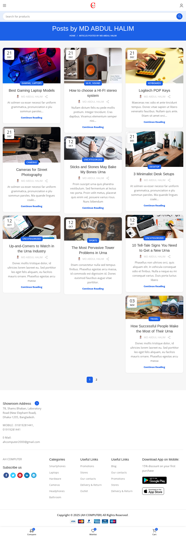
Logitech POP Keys (154, 90)
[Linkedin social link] (27, 475)
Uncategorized (93, 159)
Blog (113, 466)
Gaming (26, 83)
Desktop (154, 166)
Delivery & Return (91, 485)
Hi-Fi (88, 83)
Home (72, 35)
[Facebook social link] (6, 475)
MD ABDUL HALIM (106, 28)
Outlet (84, 491)
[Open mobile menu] (4, 5)
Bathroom (55, 497)
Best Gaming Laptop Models (32, 90)
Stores (84, 472)
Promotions (87, 466)
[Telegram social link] (34, 475)
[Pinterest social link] (20, 475)
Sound (96, 83)
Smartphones (57, 466)
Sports (93, 240)
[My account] (181, 5)
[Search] (179, 16)
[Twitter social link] (13, 475)
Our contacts (88, 478)
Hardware (55, 478)
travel (154, 318)
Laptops (37, 83)
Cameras (32, 162)
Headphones (57, 491)
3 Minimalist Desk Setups (154, 174)
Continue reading (31, 117)
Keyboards (154, 83)
